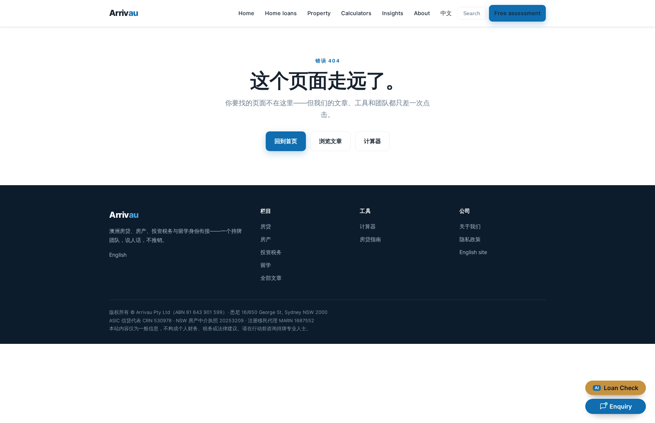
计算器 (372, 141)
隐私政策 (470, 239)
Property (319, 13)
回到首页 (285, 141)
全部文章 (271, 278)
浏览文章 (330, 141)
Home (246, 13)
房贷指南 (370, 239)
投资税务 (271, 252)
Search (471, 13)
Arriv (123, 13)
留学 (265, 265)
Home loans (281, 13)
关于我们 (470, 226)
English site (473, 252)
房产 (265, 239)
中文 (446, 13)
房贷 (265, 226)
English (118, 254)
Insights (392, 13)
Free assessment (517, 13)
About (422, 13)
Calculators (356, 13)
